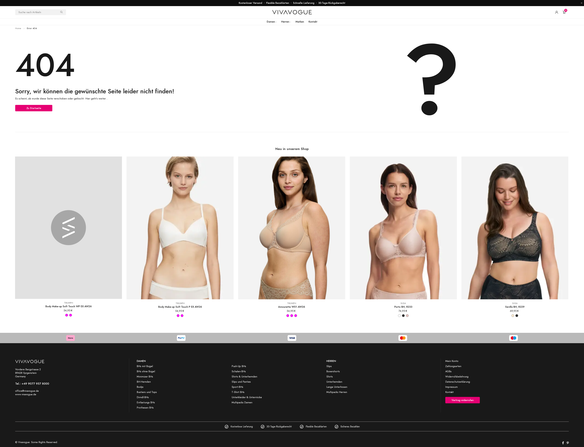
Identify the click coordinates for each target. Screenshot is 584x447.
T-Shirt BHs (238, 392)
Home (18, 28)
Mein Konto (451, 361)
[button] (581, 3)
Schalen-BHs (239, 371)
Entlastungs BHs (146, 402)
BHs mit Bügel (145, 366)
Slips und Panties (241, 382)
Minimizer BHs (145, 376)
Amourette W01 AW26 (291, 306)
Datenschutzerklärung (457, 382)
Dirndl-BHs (143, 397)
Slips (329, 366)
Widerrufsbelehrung (456, 376)
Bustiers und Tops (147, 392)
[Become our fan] (563, 443)
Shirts (329, 376)
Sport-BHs (237, 387)
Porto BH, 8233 (403, 306)
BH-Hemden (144, 382)
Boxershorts (333, 371)
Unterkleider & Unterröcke (247, 397)
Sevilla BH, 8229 (515, 306)
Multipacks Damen (242, 402)
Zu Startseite (33, 108)
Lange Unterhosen (336, 387)
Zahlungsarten (453, 366)
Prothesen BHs (145, 407)
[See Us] (567, 443)
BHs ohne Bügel (146, 371)
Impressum (451, 387)
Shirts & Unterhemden (244, 376)
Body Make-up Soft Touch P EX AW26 (180, 306)
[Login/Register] (557, 12)
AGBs (448, 371)
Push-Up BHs (239, 366)
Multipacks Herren (336, 392)
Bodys (140, 387)
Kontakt (449, 392)
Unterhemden (334, 382)
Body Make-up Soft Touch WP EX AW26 (68, 306)
